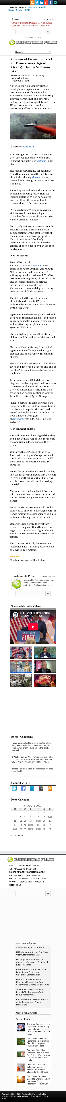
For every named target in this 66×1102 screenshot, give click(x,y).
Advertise (40, 881)
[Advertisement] (33, 568)
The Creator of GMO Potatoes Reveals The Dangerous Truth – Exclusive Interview (31, 992)
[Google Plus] (41, 788)
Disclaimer (26, 881)
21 (30, 825)
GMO (27, 10)
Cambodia (36, 265)
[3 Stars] (15, 556)
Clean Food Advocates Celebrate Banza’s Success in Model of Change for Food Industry (38, 1068)
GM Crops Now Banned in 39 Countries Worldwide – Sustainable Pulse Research (32, 962)
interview (18, 418)
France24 (28, 146)
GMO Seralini (33, 875)
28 (30, 829)
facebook (50, 2)
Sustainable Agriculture (22, 868)
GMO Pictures (38, 878)
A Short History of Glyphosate (30, 947)
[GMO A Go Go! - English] (45, 680)
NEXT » (28, 81)
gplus (46, 2)
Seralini (19, 10)
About (12, 865)
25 (15, 829)
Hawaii (11, 10)
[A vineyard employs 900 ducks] (21, 680)
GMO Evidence (15, 875)
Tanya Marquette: (20, 743)
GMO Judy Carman (18, 878)
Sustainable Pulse (20, 78)
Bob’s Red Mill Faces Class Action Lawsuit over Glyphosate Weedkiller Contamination (31, 972)
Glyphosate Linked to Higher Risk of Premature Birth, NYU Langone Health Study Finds (38, 1042)
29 (38, 829)
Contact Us (14, 885)
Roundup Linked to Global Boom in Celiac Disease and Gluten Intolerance (32, 1002)
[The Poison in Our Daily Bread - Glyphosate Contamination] (21, 666)
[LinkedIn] (32, 788)
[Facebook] (23, 788)
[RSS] (50, 788)
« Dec (13, 835)
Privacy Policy (36, 1096)
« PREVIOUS (16, 81)
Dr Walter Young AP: (21, 757)
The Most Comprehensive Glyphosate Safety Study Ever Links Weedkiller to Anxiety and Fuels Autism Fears (38, 1029)
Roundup (43, 7)
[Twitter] (14, 788)
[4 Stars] (16, 556)
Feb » (20, 835)
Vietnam (41, 160)
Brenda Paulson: (19, 769)
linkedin (41, 2)
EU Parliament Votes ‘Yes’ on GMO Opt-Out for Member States (32, 953)
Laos (23, 265)
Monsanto (32, 7)
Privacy (12, 881)
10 (50, 817)
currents (55, 2)
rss (32, 2)
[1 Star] (11, 556)
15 (38, 821)
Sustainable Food (29, 865)
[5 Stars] (18, 556)
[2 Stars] (13, 556)
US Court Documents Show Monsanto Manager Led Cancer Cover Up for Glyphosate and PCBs (32, 982)
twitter (37, 2)
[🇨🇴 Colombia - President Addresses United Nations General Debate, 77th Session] (45, 652)
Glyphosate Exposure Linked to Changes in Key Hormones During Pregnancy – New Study (38, 1080)
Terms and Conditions (20, 1096)
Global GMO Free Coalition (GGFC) (26, 872)
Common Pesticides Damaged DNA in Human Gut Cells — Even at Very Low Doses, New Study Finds (32, 25)
